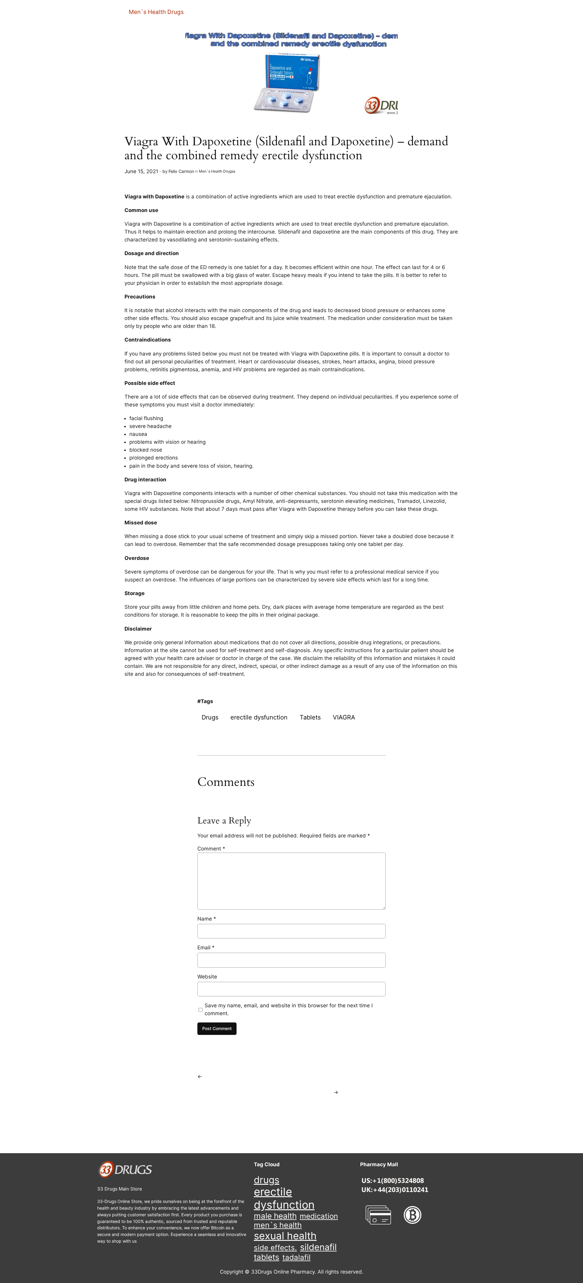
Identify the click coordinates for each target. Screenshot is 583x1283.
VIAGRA (344, 717)
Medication (319, 1216)
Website (207, 977)
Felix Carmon (181, 171)
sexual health (285, 1236)
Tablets (310, 717)
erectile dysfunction (259, 717)
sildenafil (318, 1247)
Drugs (210, 717)
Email (206, 948)
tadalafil (296, 1257)
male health (275, 1216)
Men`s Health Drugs (156, 11)
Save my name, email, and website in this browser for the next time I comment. (289, 1009)
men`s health (278, 1225)
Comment (211, 849)
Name (206, 919)
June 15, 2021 (141, 171)
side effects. (275, 1247)
